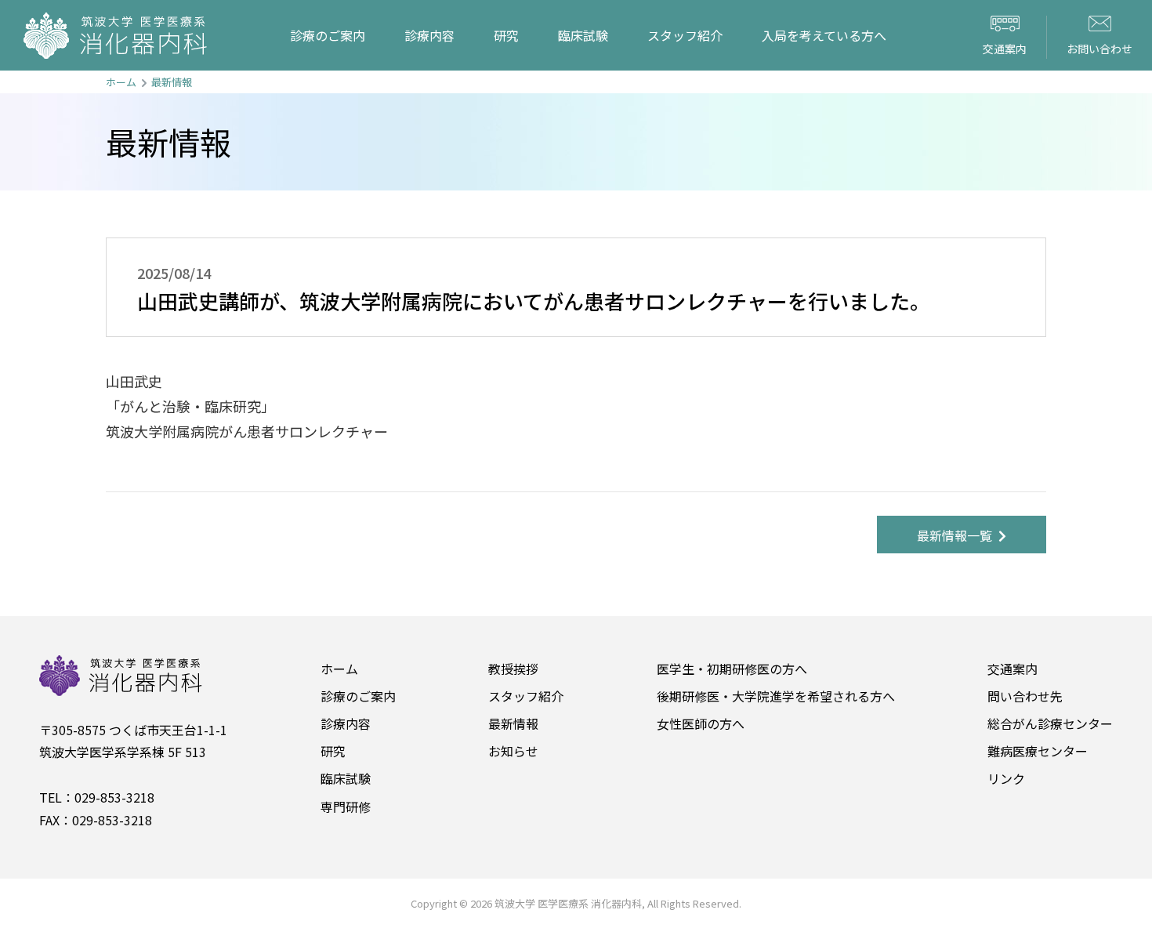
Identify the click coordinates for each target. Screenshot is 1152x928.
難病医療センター (1037, 750)
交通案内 (1005, 48)
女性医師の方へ (700, 723)
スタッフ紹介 (685, 35)
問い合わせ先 (1025, 696)
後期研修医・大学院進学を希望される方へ (776, 696)
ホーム (121, 81)
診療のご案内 (327, 35)
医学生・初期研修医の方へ (732, 668)
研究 (506, 35)
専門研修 (346, 806)
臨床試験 (583, 35)
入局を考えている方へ (824, 35)
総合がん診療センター (1050, 723)
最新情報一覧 (957, 535)
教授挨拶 (513, 668)
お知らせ (513, 750)
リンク (1006, 778)
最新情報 (171, 81)
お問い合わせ (1099, 48)
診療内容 (429, 35)
